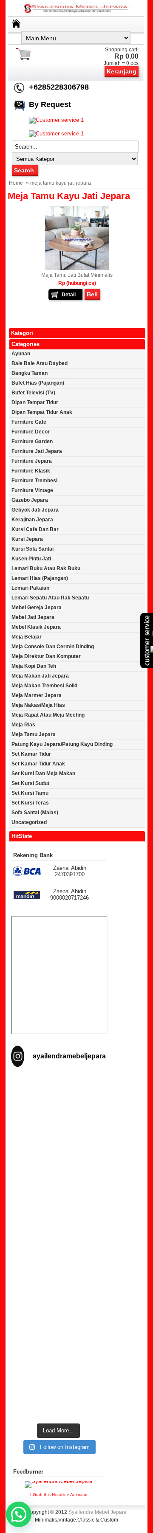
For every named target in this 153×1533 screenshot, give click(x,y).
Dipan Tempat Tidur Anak (41, 412)
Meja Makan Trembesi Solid (44, 686)
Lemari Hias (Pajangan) (39, 578)
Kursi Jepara (27, 539)
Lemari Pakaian (30, 588)
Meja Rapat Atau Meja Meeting (48, 715)
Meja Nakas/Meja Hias (38, 705)
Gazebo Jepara (29, 500)
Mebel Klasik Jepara (36, 627)
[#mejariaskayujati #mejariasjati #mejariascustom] (58, 1332)
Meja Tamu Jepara (33, 734)
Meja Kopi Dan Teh (33, 666)
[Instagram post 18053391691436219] (58, 1160)
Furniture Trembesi (34, 481)
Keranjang (121, 71)
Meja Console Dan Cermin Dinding (52, 647)
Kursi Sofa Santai (32, 549)
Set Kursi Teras (30, 803)
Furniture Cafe (28, 422)
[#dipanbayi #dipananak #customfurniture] (58, 1103)
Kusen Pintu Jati (31, 559)
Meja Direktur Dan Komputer (46, 656)
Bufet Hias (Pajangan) (37, 383)
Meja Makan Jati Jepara (40, 676)
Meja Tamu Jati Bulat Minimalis (77, 275)
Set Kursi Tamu (29, 793)
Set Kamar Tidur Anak (38, 764)
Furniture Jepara (31, 461)
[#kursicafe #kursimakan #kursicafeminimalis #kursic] (58, 1390)
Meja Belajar (26, 637)
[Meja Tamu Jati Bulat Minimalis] (77, 268)
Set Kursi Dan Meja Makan (43, 773)
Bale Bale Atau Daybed (39, 363)
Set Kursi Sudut (30, 783)
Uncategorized (29, 822)
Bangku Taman (29, 373)
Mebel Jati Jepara (32, 617)
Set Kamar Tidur (31, 754)
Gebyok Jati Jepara (35, 510)
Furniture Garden (32, 441)
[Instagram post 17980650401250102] (58, 1218)
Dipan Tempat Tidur (34, 402)
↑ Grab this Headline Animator (58, 1494)
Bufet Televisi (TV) (33, 393)
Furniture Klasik (30, 471)
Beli (92, 294)
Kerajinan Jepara (32, 520)
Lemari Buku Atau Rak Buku (45, 568)
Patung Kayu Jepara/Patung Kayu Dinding (62, 744)
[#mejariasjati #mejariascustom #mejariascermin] (58, 1275)
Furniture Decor (30, 432)
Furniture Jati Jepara (36, 451)
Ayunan (20, 354)
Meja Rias (23, 725)
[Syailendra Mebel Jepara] (76, 13)
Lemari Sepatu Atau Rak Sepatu (50, 598)
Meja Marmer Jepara (36, 695)
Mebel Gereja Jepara (36, 607)
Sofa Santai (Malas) (34, 813)
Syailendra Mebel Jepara (97, 1512)
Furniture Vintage (32, 490)
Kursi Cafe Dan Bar (35, 529)
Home (16, 183)
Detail (69, 295)
